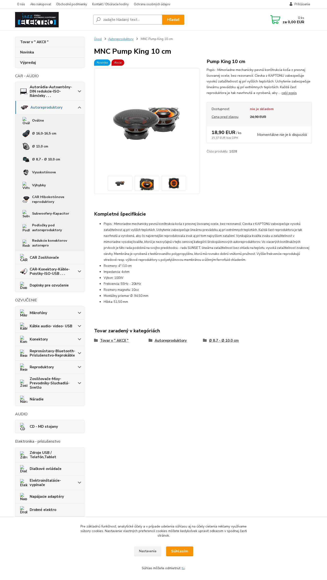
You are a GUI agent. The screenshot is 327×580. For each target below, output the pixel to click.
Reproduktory (42, 367)
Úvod (98, 39)
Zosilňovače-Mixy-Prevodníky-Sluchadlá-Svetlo (49, 383)
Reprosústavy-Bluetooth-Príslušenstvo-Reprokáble (52, 353)
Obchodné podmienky (71, 4)
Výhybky (39, 185)
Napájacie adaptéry (47, 496)
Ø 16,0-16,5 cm (44, 133)
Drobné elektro (43, 509)
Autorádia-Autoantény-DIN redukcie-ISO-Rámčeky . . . (51, 91)
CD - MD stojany (44, 426)
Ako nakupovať (40, 4)
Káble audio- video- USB (51, 326)
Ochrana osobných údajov (152, 4)
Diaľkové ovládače (46, 468)
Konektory (39, 339)
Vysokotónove (44, 172)
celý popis (289, 93)
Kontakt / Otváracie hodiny (110, 4)
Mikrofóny (38, 313)
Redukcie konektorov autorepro (49, 243)
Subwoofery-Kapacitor (50, 213)
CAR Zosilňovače (44, 257)
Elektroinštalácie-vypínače (45, 482)
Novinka (27, 52)
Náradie (37, 399)
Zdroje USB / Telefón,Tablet (43, 454)
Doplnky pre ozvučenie (49, 285)
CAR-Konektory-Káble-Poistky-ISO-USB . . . (50, 271)
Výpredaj (28, 62)
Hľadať (173, 19)
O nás (21, 4)
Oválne (38, 120)
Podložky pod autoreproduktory (47, 227)
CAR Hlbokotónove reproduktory (48, 199)
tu (183, 568)
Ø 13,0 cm (40, 146)
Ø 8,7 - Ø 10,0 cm (46, 159)
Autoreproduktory (46, 107)
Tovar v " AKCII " (34, 42)
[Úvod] (52, 19)
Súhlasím (179, 551)
